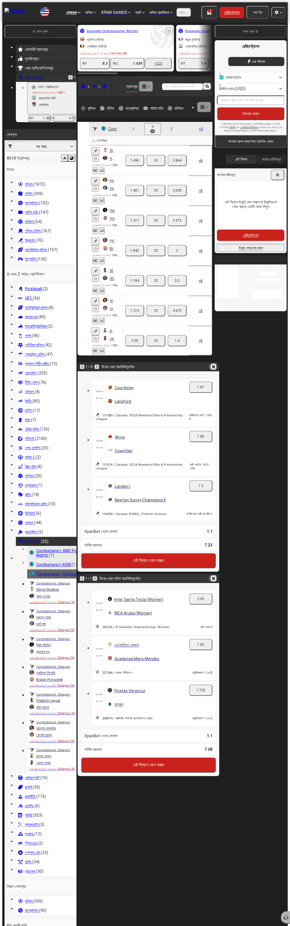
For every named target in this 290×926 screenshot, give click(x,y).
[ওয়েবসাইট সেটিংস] (278, 12)
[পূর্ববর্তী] (20, 335)
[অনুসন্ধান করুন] (207, 86)
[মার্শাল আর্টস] (32, 86)
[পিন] (33, 151)
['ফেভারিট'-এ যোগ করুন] (107, 31)
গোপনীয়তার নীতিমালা (249, 127)
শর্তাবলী (232, 127)
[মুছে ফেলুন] (206, 335)
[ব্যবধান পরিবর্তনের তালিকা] (79, 166)
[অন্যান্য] (191, 107)
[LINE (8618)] (21, 86)
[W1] (134, 158)
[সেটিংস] (277, 174)
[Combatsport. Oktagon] (42, 86)
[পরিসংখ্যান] (73, 166)
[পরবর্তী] (35, 335)
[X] (155, 158)
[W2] (177, 158)
